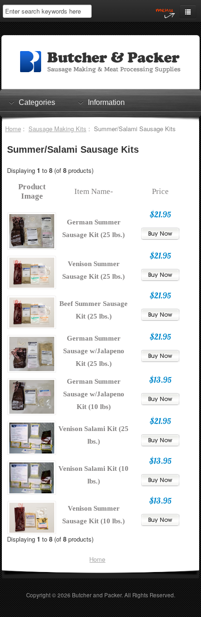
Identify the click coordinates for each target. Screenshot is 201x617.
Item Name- (93, 191)
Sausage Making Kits (57, 128)
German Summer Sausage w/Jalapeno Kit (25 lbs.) (93, 351)
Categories (37, 102)
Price (160, 191)
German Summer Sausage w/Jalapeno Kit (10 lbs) (93, 394)
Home (13, 128)
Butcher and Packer (97, 595)
